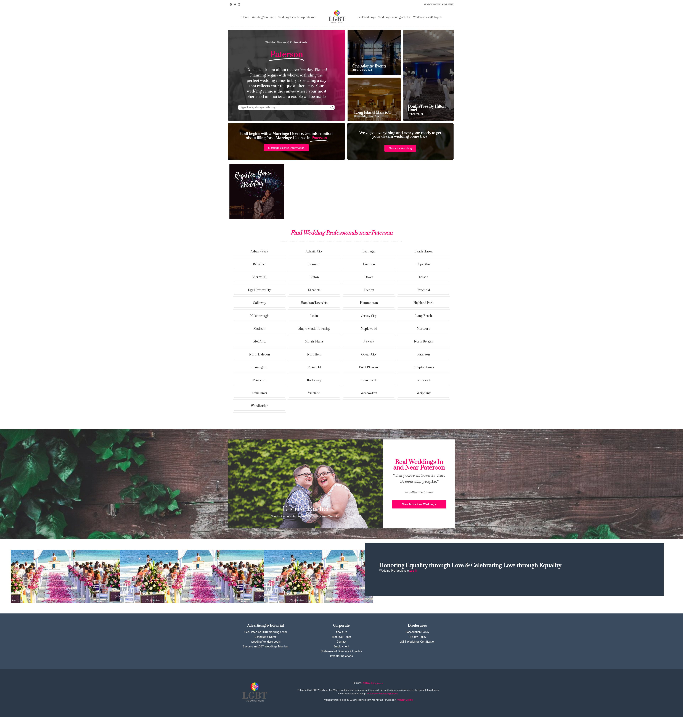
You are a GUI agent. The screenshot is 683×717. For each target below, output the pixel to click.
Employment (341, 646)
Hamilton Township (314, 303)
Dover (368, 277)
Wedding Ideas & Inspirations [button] (296, 17)
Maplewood (369, 329)
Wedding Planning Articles (394, 17)
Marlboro (423, 329)
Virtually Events (405, 699)
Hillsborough (259, 316)
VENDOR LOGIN (432, 4)
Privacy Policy (417, 637)
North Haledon (259, 355)
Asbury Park (259, 252)
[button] (286, 147)
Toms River (259, 393)
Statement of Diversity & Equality (341, 651)
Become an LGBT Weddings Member (265, 646)
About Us (341, 632)
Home (245, 17)
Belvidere (259, 264)
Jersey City (369, 316)
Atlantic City (314, 252)
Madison (259, 329)
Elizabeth (314, 290)
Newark (368, 342)
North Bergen (423, 342)
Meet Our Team (341, 637)
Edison (423, 277)
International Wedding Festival (382, 693)
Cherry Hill (259, 277)
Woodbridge (259, 406)
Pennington (259, 367)
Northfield (314, 355)
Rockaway (314, 380)
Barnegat (368, 252)
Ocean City (369, 355)
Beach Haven (423, 252)
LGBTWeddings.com (372, 683)
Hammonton (369, 303)
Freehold (423, 290)
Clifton (314, 277)
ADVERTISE (447, 4)
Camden (369, 264)
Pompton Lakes (423, 367)
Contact (341, 641)
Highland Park (423, 303)
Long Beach (423, 316)
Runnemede (369, 380)
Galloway (259, 303)
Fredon (369, 290)
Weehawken (369, 393)
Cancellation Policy (417, 632)
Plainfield (314, 367)
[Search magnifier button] (332, 107)
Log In (413, 570)
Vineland (314, 393)
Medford (259, 342)
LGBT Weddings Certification (417, 641)
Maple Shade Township (314, 329)
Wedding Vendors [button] (262, 17)
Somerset (423, 380)
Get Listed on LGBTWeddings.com (265, 632)
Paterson (423, 355)
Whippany (424, 393)
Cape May (424, 264)
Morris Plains (314, 342)
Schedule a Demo (266, 637)
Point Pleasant (369, 367)
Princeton (259, 380)
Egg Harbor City (259, 290)
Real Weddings (366, 17)
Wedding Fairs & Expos (427, 17)
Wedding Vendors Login (265, 641)
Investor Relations (341, 656)
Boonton (314, 264)
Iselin (314, 316)
